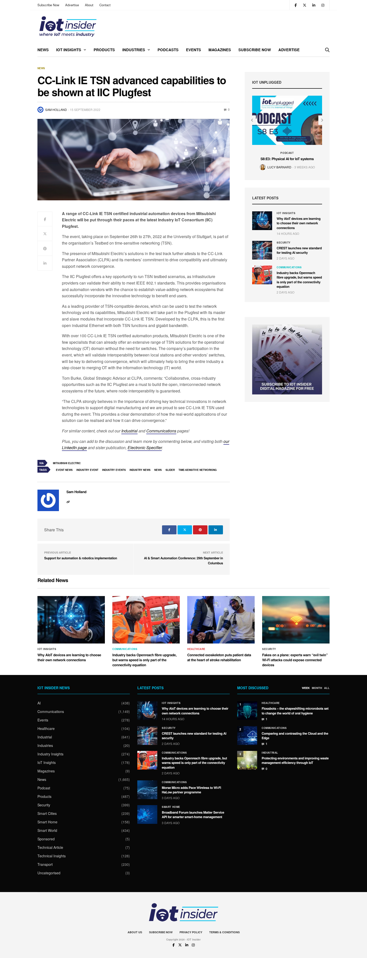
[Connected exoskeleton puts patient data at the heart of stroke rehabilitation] (221, 619)
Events (193, 49)
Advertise (72, 4)
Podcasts (168, 49)
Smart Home (47, 822)
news (158, 470)
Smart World (47, 830)
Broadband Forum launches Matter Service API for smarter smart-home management (193, 814)
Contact (105, 4)
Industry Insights (50, 754)
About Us (135, 932)
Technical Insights (51, 856)
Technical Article (50, 847)
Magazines (219, 49)
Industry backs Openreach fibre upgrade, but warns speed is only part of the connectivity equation (299, 279)
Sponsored (46, 839)
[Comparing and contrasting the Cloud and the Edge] (247, 735)
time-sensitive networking (198, 470)
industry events (114, 470)
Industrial (129, 431)
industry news (140, 470)
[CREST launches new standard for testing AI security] (262, 250)
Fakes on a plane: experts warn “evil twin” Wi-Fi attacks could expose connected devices (295, 659)
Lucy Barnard (279, 167)
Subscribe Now (48, 4)
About (89, 4)
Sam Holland (56, 109)
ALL (327, 688)
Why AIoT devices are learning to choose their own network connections (299, 223)
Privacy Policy (191, 932)
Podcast (287, 153)
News (43, 49)
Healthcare (196, 649)
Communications (161, 431)
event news (64, 470)
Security (284, 242)
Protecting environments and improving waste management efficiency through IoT (295, 760)
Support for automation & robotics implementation (80, 558)
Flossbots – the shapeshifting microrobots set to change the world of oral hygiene (295, 710)
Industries (133, 49)
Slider (170, 470)
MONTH (317, 688)
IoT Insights (68, 49)
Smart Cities (47, 813)
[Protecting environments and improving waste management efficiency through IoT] (247, 760)
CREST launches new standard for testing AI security (299, 250)
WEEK (306, 688)
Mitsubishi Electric (67, 463)
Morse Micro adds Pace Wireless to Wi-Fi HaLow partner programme (191, 789)
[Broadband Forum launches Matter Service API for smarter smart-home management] (147, 814)
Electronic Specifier (145, 447)
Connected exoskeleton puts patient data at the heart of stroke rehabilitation (219, 657)
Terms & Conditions (224, 932)
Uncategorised (48, 873)
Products (104, 49)
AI (39, 703)
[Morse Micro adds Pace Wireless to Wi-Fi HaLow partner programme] (147, 789)
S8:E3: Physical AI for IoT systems (287, 158)
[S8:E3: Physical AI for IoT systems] (287, 120)
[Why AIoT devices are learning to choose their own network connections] (262, 220)
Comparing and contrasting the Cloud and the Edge (295, 735)
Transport (45, 864)
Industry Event (87, 470)
